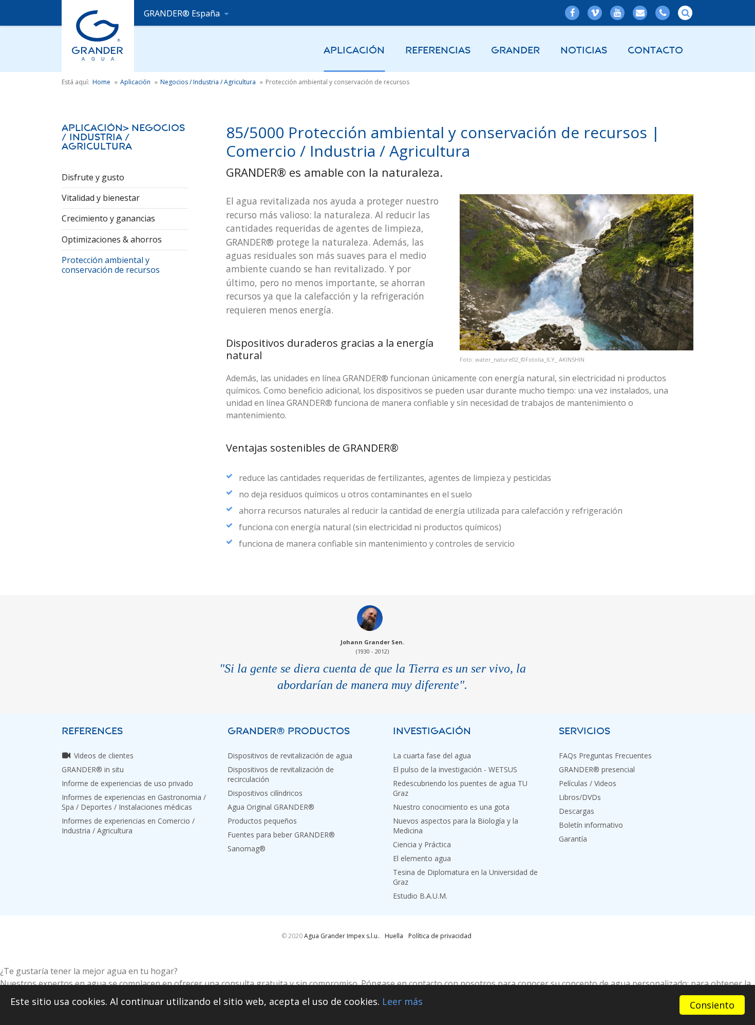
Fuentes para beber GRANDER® (281, 835)
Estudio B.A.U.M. (420, 896)
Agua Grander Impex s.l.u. (341, 935)
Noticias (583, 50)
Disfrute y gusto (93, 177)
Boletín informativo (591, 825)
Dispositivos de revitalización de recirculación (281, 774)
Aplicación (354, 50)
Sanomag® (247, 848)
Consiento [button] (712, 1005)
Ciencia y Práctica (422, 844)
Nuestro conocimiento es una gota (451, 807)
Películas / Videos (587, 783)
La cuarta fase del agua (432, 755)
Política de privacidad (439, 935)
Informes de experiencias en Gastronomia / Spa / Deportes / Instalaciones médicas (134, 802)
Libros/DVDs (580, 797)
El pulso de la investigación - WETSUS (455, 769)
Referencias (437, 50)
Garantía (573, 839)
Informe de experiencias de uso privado (127, 783)
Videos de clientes (104, 755)
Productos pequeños (262, 821)
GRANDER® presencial (597, 769)
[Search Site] (685, 13)
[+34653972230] (663, 13)
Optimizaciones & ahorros (112, 239)
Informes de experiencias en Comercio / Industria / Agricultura (128, 825)
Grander (515, 50)
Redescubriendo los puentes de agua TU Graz (460, 788)
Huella (394, 935)
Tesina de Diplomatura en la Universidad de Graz (465, 877)
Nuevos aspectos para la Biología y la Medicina (455, 825)
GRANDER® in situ (93, 769)
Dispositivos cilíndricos (265, 793)
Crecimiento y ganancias (108, 218)
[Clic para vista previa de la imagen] (576, 272)
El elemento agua (422, 858)
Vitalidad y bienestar (101, 197)
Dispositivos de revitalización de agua (290, 755)
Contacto (655, 50)
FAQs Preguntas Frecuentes (605, 755)
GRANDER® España (183, 13)
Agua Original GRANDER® (271, 807)
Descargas (576, 811)
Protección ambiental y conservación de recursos (111, 264)
